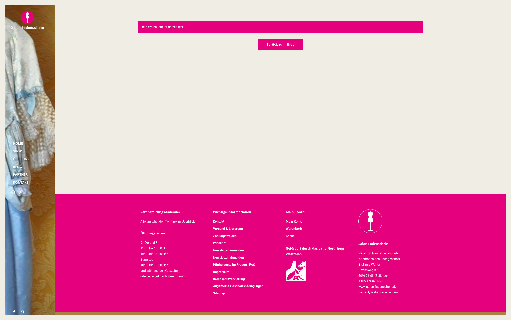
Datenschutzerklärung (229, 279)
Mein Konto (294, 221)
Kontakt (218, 221)
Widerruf (219, 243)
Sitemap (219, 293)
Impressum (221, 272)
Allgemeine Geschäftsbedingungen (238, 286)
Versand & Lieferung (228, 229)
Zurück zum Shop (280, 44)
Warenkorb (294, 229)
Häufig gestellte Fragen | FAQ (234, 265)
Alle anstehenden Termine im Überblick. (168, 221)
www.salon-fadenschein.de (377, 287)
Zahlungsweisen (225, 236)
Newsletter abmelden (228, 257)
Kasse (290, 236)
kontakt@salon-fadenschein (378, 292)
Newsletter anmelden (228, 250)
